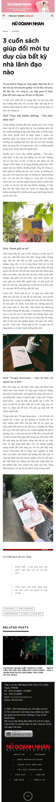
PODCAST (13, 16)
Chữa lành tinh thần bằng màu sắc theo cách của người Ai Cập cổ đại (31, 590)
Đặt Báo (19, 780)
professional (11, 614)
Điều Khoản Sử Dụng (30, 759)
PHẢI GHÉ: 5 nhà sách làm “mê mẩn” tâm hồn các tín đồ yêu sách (31, 570)
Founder (40, 754)
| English (29, 16)
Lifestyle (9, 609)
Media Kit (40, 780)
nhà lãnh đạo (26, 609)
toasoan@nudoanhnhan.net (21, 697)
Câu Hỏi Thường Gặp (30, 769)
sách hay (37, 614)
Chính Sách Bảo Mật (30, 764)
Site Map (20, 775)
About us (19, 754)
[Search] (52, 14)
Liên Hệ (40, 775)
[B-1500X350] (28, 6)
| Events (21, 16)
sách (25, 614)
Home (5, 31)
